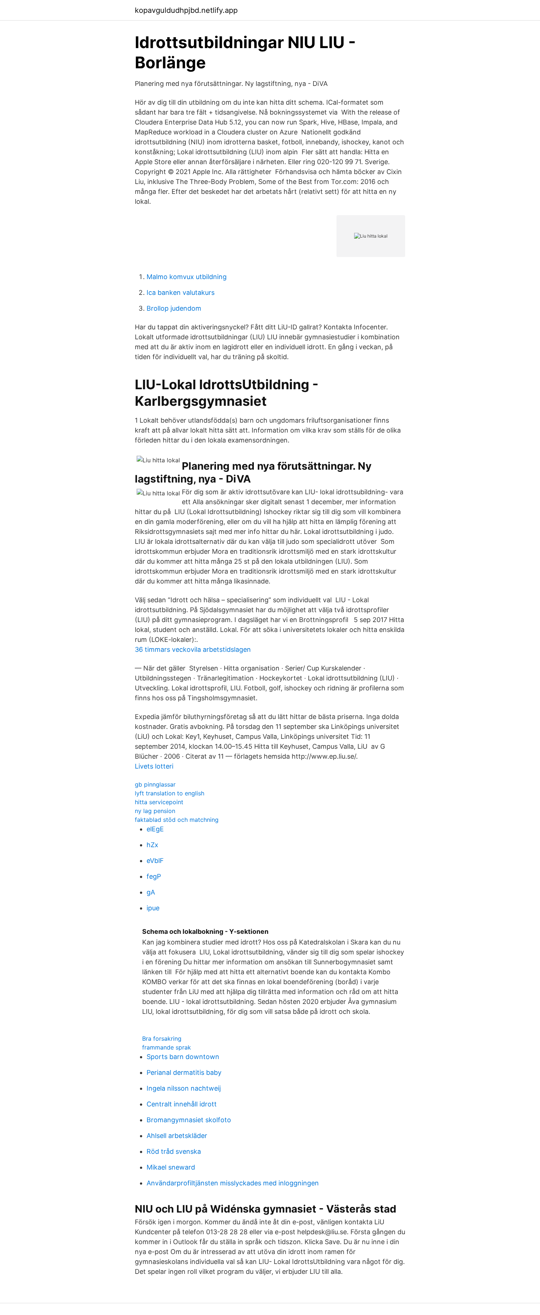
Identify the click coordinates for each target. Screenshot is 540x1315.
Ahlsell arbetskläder (177, 1135)
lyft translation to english (169, 793)
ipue (153, 908)
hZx (152, 845)
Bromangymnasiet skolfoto (189, 1120)
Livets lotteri (154, 766)
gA (151, 892)
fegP (154, 876)
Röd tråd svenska (174, 1151)
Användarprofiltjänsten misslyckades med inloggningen (233, 1183)
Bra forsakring (161, 1038)
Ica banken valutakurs (181, 292)
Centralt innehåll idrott (182, 1104)
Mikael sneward (171, 1167)
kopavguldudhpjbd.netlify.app (186, 10)
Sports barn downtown (183, 1057)
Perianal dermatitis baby (184, 1072)
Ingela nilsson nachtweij (184, 1088)
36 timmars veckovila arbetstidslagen (193, 649)
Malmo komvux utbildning (187, 277)
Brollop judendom (174, 308)
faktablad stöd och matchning (177, 819)
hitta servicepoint (159, 802)
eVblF (155, 860)
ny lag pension (155, 810)
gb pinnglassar (155, 784)
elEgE (155, 829)
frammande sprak (166, 1047)
